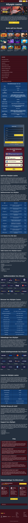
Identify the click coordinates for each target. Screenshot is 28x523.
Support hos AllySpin (5, 77)
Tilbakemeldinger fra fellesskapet (6, 81)
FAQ (2, 79)
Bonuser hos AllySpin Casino (6, 68)
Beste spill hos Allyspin (5, 59)
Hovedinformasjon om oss (5, 61)
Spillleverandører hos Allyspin (6, 66)
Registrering (3, 63)
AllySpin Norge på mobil (5, 75)
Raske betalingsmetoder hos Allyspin (7, 72)
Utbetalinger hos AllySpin (5, 70)
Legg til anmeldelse (22, 483)
